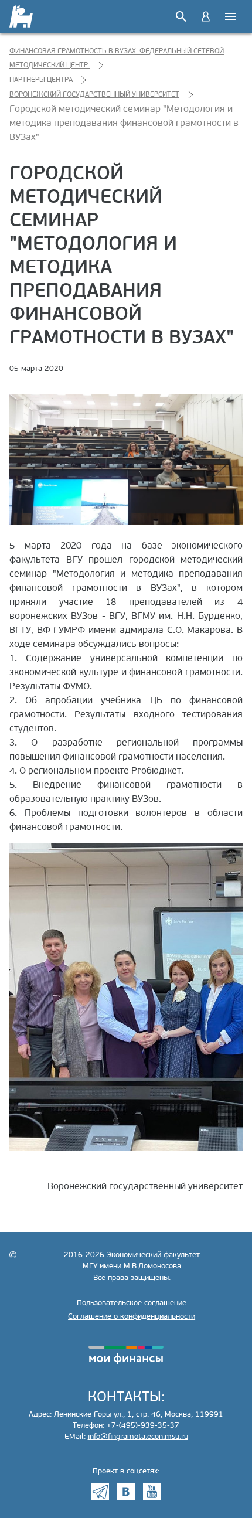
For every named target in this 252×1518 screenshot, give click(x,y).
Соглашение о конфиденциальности (131, 1316)
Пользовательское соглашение (131, 1303)
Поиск (181, 16)
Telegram (100, 1491)
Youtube (152, 1491)
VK (126, 1491)
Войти (205, 16)
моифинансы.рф (126, 1355)
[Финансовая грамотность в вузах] (22, 16)
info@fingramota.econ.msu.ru (138, 1436)
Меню (230, 16)
